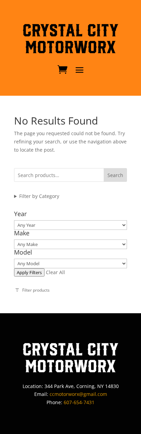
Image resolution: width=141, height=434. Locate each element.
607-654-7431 (79, 402)
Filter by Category (39, 196)
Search (115, 175)
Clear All (55, 272)
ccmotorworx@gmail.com (78, 394)
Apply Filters (29, 272)
